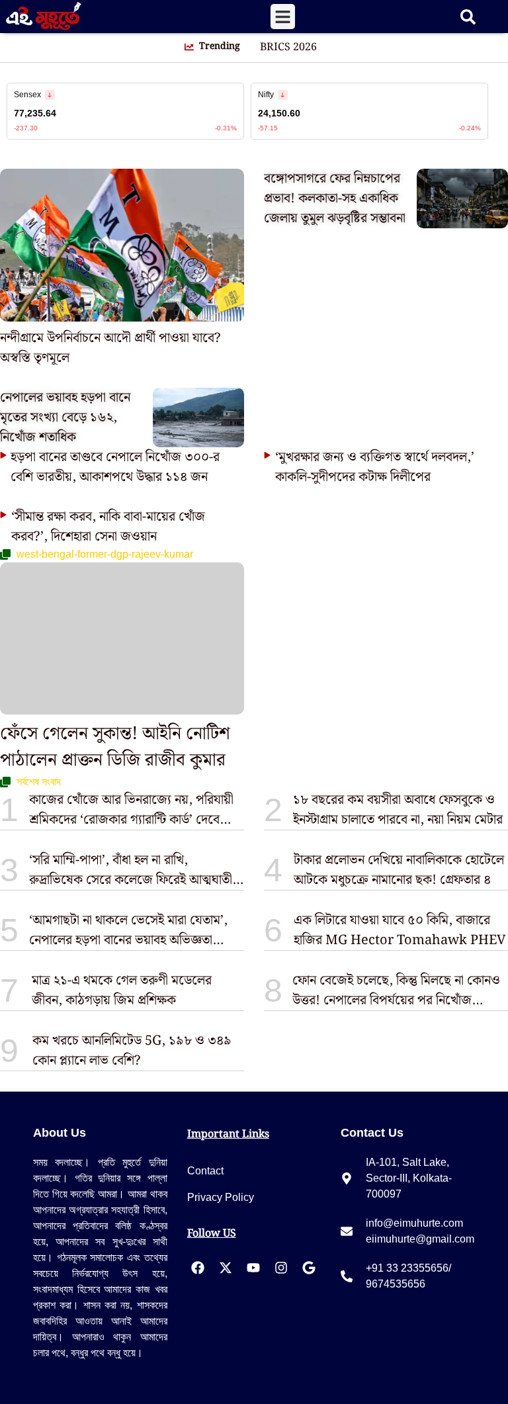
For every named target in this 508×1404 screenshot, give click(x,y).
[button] (283, 16)
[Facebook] (197, 1267)
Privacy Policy (220, 1197)
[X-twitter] (225, 1267)
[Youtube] (253, 1267)
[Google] (308, 1267)
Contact (205, 1170)
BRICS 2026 (288, 48)
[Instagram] (281, 1267)
